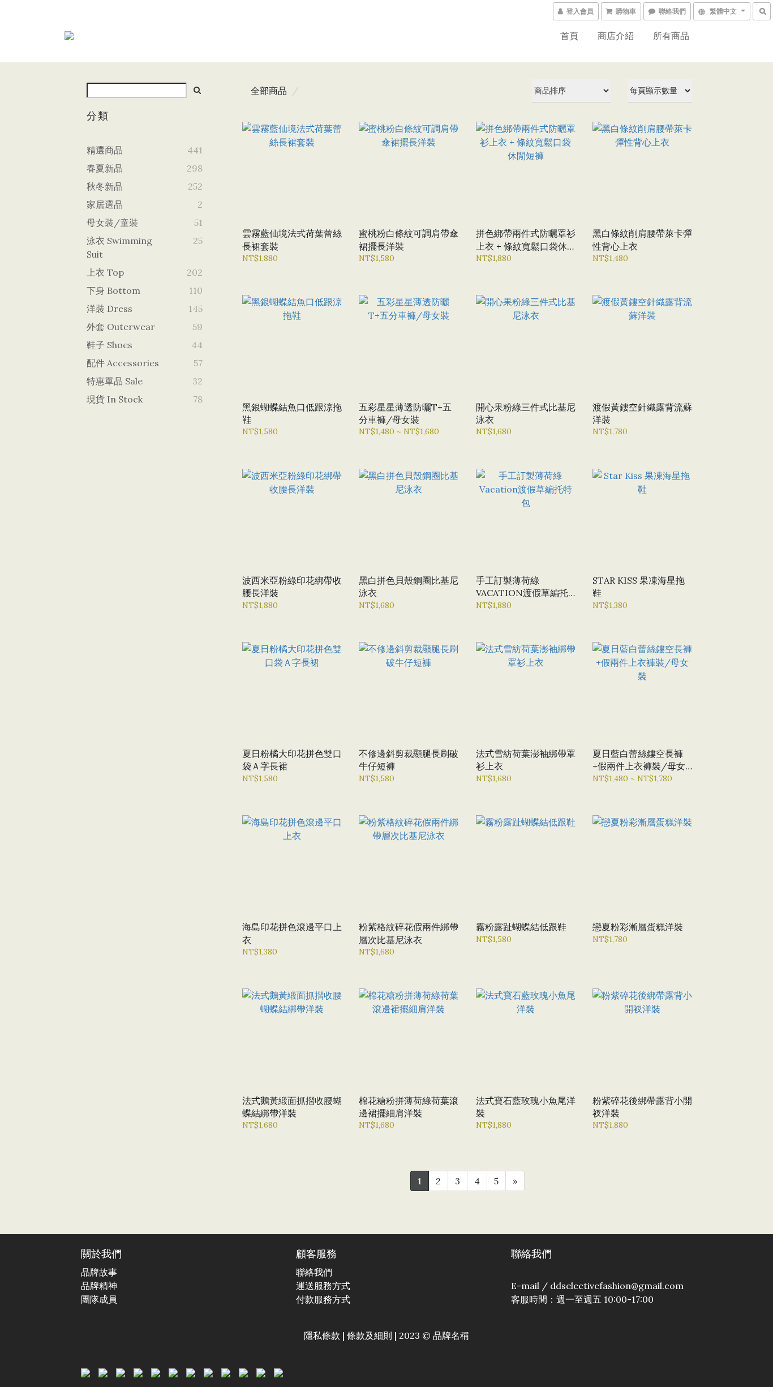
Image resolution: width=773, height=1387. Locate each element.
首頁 (569, 35)
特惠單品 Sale (115, 381)
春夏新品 (105, 168)
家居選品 (105, 204)
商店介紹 (616, 35)
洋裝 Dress (109, 308)
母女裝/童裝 (112, 222)
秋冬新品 (105, 186)
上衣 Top (105, 272)
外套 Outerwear (121, 326)
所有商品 (671, 35)
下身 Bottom (113, 290)
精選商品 (105, 150)
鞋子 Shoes (109, 344)
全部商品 (269, 90)
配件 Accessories (123, 363)
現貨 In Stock (115, 399)
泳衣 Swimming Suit (119, 247)
